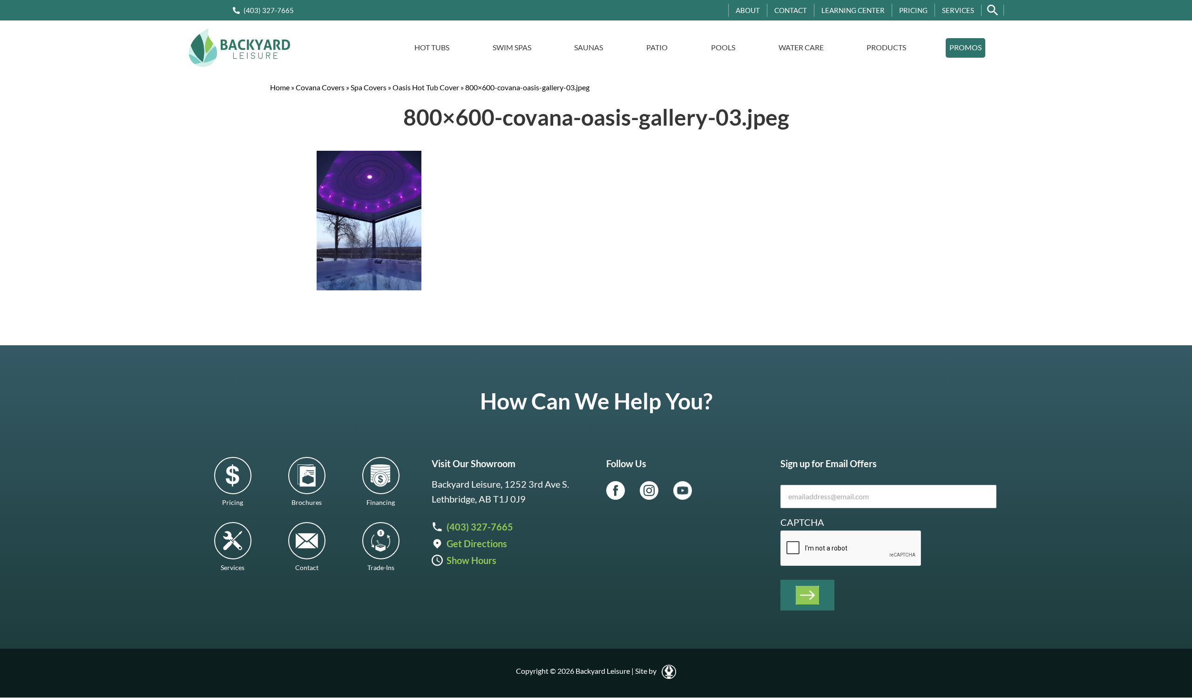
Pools (723, 47)
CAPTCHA (802, 522)
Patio (657, 47)
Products (886, 47)
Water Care (801, 47)
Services (958, 10)
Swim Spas (512, 47)
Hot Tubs (431, 47)
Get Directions (477, 543)
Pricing (913, 10)
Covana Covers (320, 87)
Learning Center (853, 10)
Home (280, 87)
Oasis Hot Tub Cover (426, 87)
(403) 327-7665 (269, 10)
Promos (965, 47)
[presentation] (851, 548)
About (748, 10)
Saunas (588, 47)
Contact (790, 10)
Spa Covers (368, 87)
